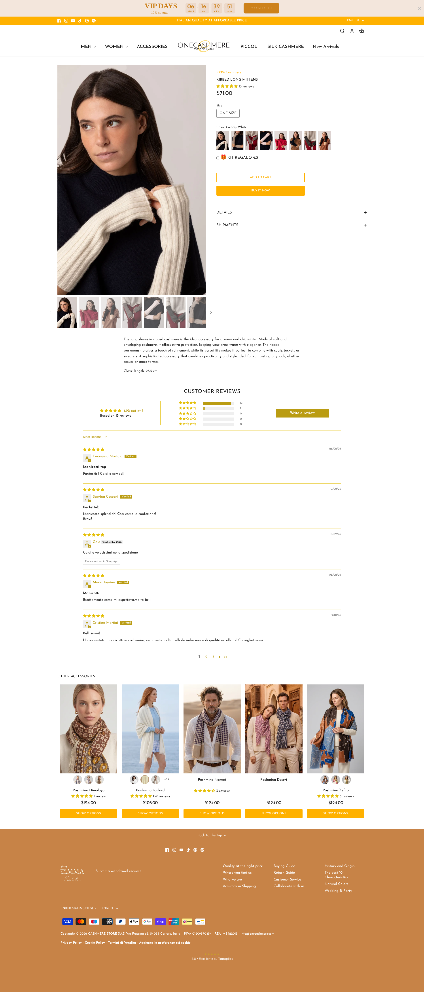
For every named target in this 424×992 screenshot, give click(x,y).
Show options (88, 813)
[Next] (199, 180)
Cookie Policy (95, 943)
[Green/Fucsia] (335, 779)
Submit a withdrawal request (118, 871)
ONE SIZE (228, 113)
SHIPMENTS (227, 225)
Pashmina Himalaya (88, 790)
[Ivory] (144, 779)
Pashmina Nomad (212, 780)
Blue (295, 140)
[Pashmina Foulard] (150, 728)
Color (220, 127)
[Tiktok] (80, 20)
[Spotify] (94, 20)
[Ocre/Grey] (99, 779)
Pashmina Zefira (336, 790)
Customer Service (287, 879)
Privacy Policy (71, 943)
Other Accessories (76, 676)
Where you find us (237, 873)
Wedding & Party (338, 891)
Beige (237, 140)
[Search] (342, 31)
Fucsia (281, 140)
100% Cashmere (228, 72)
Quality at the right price (243, 866)
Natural (252, 140)
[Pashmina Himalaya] (88, 728)
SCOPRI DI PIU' (261, 8)
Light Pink (266, 140)
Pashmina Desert (273, 780)
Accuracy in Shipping (239, 886)
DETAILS (224, 212)
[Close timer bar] (419, 8)
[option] (131, 180)
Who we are (232, 879)
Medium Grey (310, 140)
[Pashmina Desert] (274, 728)
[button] (227, 86)
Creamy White (222, 140)
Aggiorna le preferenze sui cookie (165, 943)
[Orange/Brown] (324, 779)
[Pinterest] (87, 20)
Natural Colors (336, 884)
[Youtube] (73, 20)
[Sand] (155, 779)
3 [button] (213, 657)
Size (219, 105)
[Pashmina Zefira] (335, 728)
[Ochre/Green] (346, 779)
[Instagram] (66, 20)
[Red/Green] (77, 779)
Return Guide (284, 873)
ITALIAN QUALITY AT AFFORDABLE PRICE (212, 20)
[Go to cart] (361, 31)
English (353, 20)
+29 (166, 779)
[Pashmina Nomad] (212, 728)
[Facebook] (59, 20)
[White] (134, 779)
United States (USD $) (77, 908)
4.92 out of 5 (133, 411)
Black (324, 140)
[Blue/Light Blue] (88, 779)
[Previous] (64, 180)
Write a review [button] (302, 413)
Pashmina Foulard (150, 790)
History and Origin (340, 866)
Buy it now (260, 190)
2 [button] (206, 657)
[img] (93, 450)
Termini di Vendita (122, 943)
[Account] (352, 31)
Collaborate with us (289, 886)
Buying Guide (284, 866)
